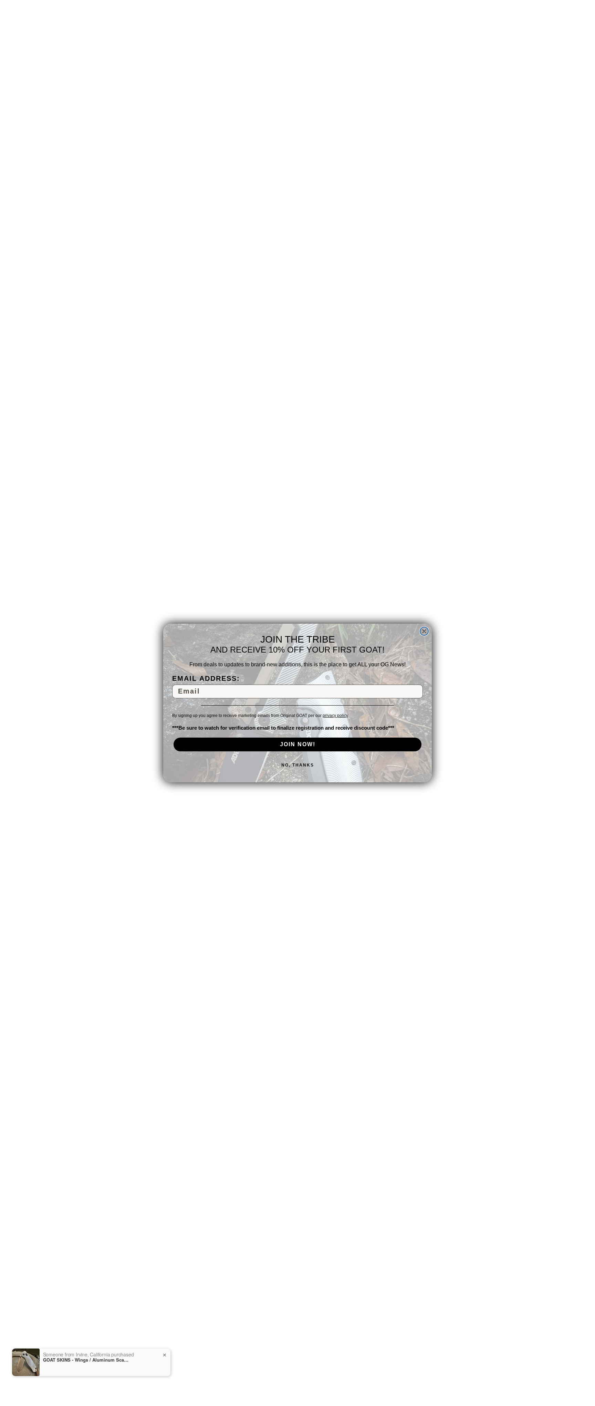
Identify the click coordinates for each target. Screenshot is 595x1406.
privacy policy (335, 715)
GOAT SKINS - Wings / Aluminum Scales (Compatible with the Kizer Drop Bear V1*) (86, 1360)
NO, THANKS (297, 765)
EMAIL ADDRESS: (206, 678)
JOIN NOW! (297, 744)
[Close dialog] (424, 631)
